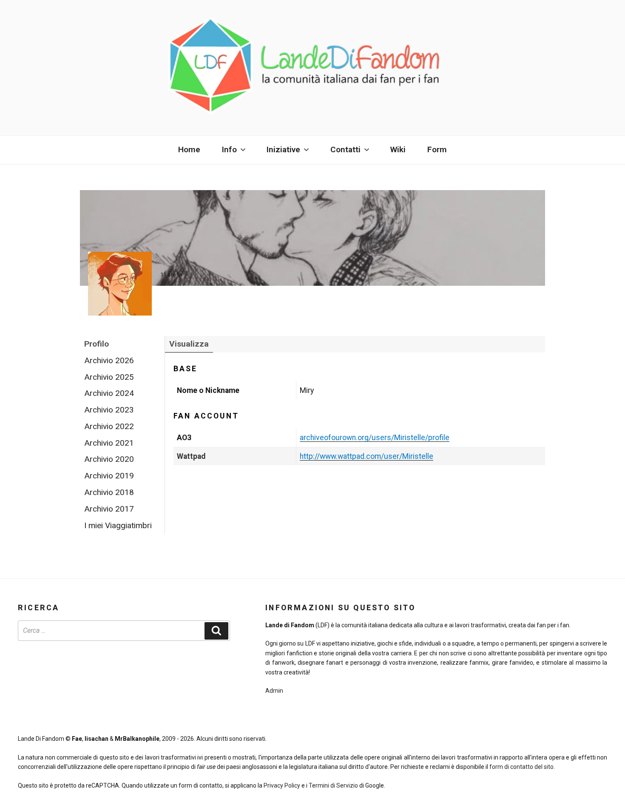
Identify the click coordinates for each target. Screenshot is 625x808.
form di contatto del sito (521, 766)
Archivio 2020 (109, 459)
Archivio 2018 (109, 492)
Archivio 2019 (109, 476)
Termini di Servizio (333, 785)
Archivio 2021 (109, 443)
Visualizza (189, 344)
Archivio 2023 (109, 410)
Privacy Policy (282, 785)
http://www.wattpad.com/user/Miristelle (366, 456)
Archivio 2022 (109, 426)
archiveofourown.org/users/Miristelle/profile (374, 437)
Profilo (96, 344)
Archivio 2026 (109, 360)
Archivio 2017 (109, 509)
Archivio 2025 (109, 377)
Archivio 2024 (109, 393)
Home (189, 149)
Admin (274, 690)
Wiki (398, 149)
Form (437, 149)
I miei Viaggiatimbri (118, 525)
